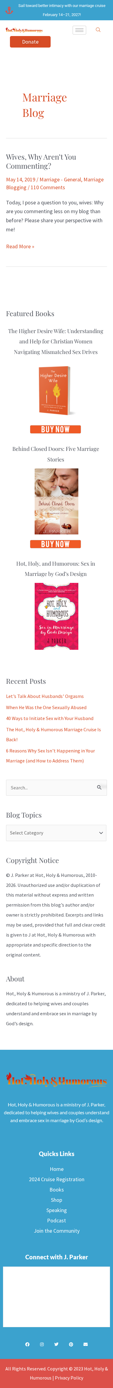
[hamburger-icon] (79, 30)
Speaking (56, 1210)
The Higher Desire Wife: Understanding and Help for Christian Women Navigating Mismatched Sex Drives (55, 341)
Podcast (56, 1220)
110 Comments (48, 187)
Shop (56, 1199)
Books (56, 1189)
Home (57, 1168)
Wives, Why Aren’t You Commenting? (41, 161)
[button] (98, 30)
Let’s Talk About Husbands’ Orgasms (45, 696)
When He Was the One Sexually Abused (46, 707)
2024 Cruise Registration (56, 1179)
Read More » (20, 246)
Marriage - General (60, 179)
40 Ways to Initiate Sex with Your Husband (49, 718)
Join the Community (57, 1230)
